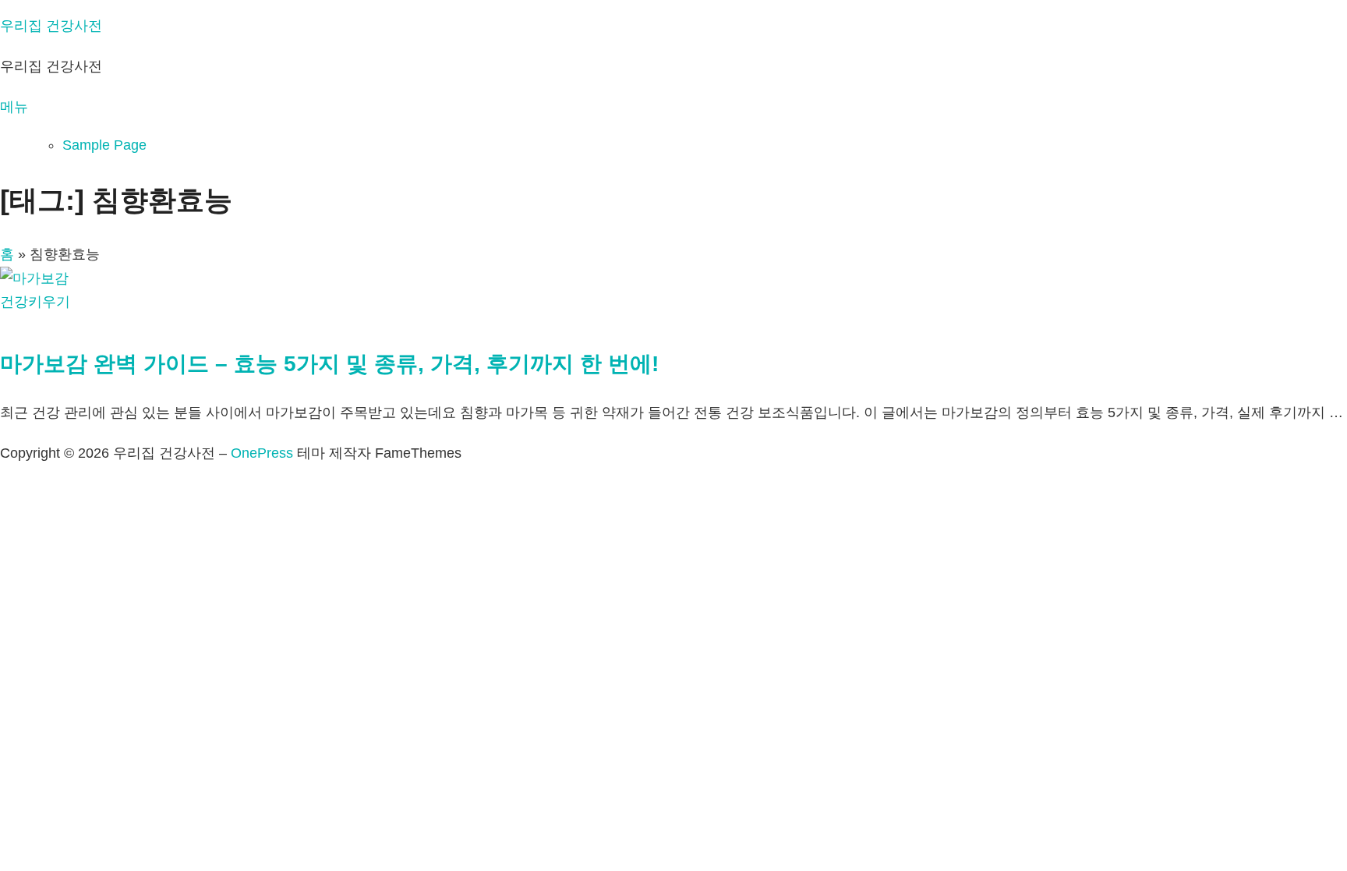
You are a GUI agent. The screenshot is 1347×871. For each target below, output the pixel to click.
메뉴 (14, 107)
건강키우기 (35, 302)
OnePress (262, 453)
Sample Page (104, 145)
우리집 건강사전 (51, 26)
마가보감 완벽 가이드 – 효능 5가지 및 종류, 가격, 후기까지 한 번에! (329, 364)
